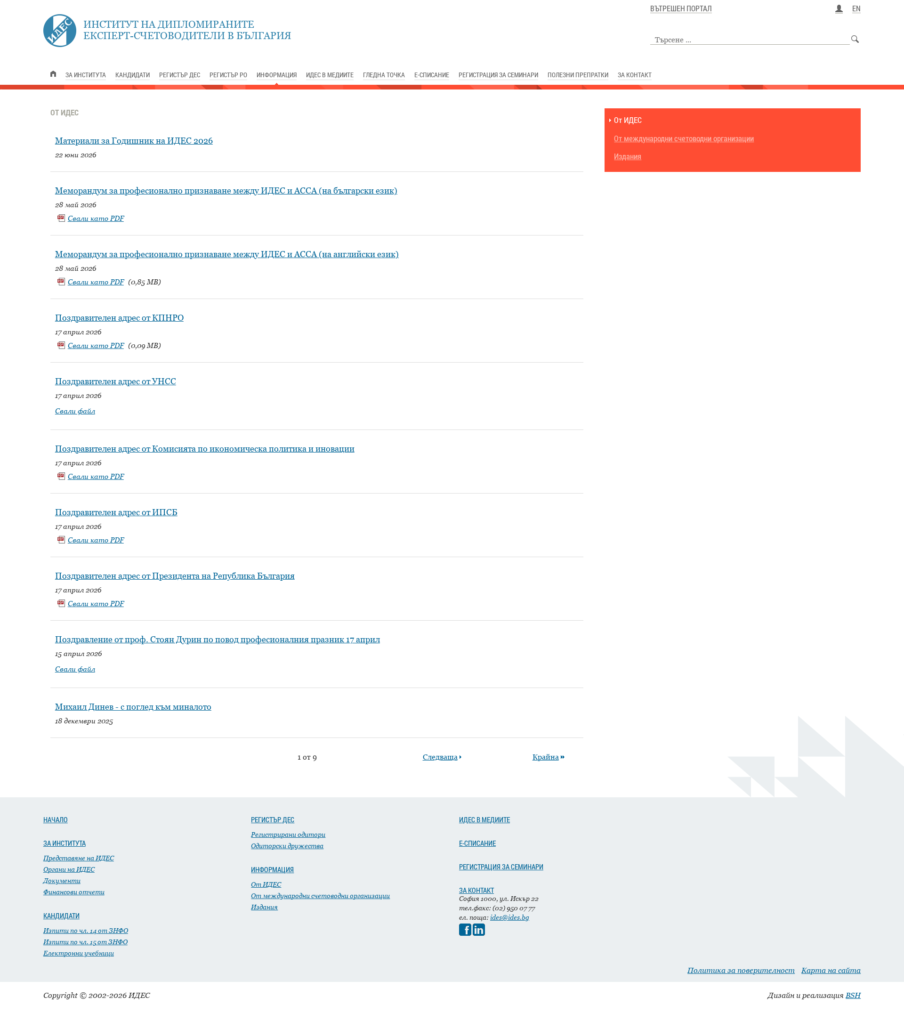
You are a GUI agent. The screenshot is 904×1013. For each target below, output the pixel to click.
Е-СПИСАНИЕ (477, 843)
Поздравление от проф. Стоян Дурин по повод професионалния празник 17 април (217, 639)
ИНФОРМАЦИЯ (272, 869)
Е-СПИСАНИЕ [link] (431, 74)
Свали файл (75, 410)
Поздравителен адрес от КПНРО (119, 318)
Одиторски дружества (287, 846)
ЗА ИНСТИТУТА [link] (85, 74)
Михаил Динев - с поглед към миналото (133, 707)
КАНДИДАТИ (61, 915)
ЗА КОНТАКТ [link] (635, 74)
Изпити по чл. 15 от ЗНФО (85, 942)
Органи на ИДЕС (69, 869)
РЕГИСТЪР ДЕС (272, 819)
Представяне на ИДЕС (78, 858)
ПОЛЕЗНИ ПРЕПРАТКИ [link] (578, 74)
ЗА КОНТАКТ (476, 890)
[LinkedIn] (479, 933)
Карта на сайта (831, 970)
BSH (853, 995)
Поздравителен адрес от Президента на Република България (175, 576)
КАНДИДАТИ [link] (132, 74)
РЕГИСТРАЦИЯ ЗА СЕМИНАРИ (501, 866)
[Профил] (839, 9)
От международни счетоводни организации (684, 138)
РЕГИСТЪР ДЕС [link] (179, 74)
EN (856, 9)
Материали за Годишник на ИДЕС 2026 (134, 141)
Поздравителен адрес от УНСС (115, 381)
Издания (627, 156)
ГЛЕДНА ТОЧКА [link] (384, 74)
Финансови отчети (74, 892)
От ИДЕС (628, 120)
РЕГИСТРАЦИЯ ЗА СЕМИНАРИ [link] (498, 74)
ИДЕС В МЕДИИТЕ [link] (330, 74)
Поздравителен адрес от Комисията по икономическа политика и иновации (205, 449)
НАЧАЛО (55, 819)
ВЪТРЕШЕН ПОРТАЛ (681, 9)
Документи (62, 880)
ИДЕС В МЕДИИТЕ (484, 819)
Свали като (96, 218)
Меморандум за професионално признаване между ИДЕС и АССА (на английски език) (227, 254)
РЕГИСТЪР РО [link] (228, 74)
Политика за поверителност (741, 970)
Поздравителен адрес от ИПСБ (116, 512)
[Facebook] (465, 933)
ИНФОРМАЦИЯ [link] (277, 74)
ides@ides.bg (509, 917)
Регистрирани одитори (288, 834)
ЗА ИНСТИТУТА (64, 843)
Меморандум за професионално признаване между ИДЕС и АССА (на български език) (226, 190)
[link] (53, 74)
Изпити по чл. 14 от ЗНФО (85, 930)
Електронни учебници (78, 953)
